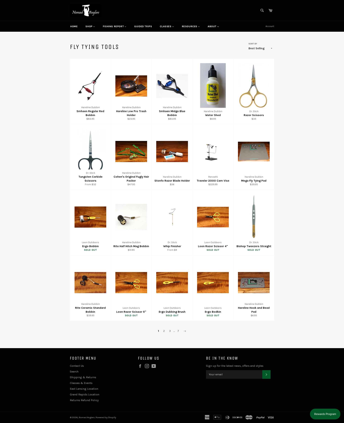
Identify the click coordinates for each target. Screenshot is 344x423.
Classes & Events (81, 383)
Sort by (253, 43)
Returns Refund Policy (84, 400)
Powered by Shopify (106, 417)
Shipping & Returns (83, 377)
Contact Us (77, 365)
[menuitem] (74, 26)
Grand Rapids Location (84, 394)
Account (270, 26)
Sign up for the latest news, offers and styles (234, 365)
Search (74, 371)
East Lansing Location (84, 388)
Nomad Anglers (87, 417)
